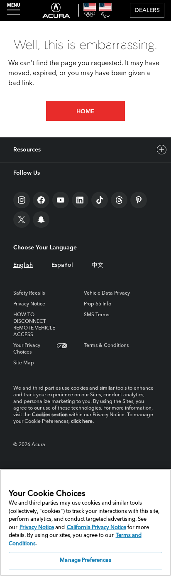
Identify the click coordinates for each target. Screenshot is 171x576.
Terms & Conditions (106, 345)
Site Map (23, 363)
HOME (85, 112)
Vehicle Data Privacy (107, 293)
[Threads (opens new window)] (119, 200)
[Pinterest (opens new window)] (138, 200)
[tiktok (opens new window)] (99, 200)
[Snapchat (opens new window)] (41, 219)
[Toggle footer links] (162, 150)
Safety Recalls (29, 293)
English (23, 265)
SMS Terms (96, 314)
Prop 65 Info (97, 304)
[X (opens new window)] (21, 219)
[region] (85, 522)
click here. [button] (82, 421)
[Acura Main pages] (56, 10)
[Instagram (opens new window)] (21, 200)
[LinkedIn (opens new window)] (80, 200)
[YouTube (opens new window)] (60, 200)
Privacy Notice (29, 304)
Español (62, 265)
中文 (97, 265)
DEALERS (147, 10)
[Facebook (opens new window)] (41, 200)
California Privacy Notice (96, 527)
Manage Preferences (85, 560)
